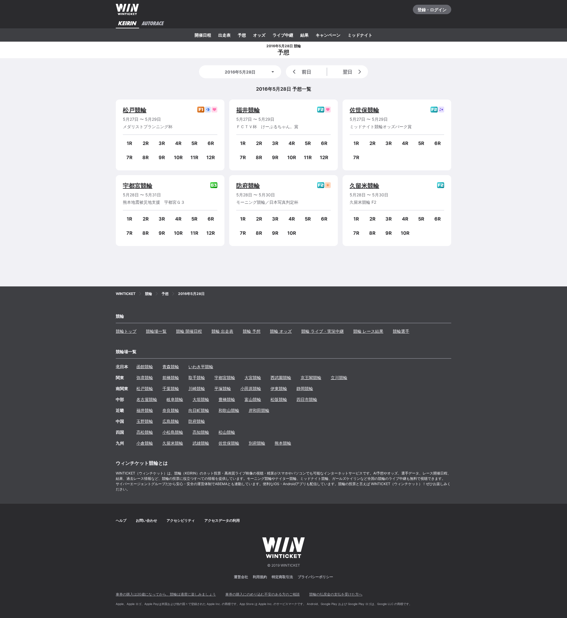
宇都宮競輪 (137, 185)
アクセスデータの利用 (222, 520)
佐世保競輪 (364, 110)
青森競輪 (170, 366)
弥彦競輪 (144, 377)
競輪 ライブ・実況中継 (322, 331)
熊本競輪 (283, 443)
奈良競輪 (170, 410)
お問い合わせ (146, 520)
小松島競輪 (172, 432)
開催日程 (203, 34)
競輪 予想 (251, 331)
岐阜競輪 (175, 399)
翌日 (347, 72)
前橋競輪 (170, 377)
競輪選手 (401, 331)
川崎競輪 (196, 388)
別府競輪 (257, 443)
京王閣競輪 (311, 377)
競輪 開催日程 (189, 331)
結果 (304, 34)
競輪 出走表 (222, 331)
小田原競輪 (250, 388)
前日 (306, 72)
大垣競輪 (201, 399)
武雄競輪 (201, 443)
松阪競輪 (279, 399)
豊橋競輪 (227, 399)
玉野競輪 (144, 421)
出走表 (224, 34)
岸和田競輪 (259, 410)
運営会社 (241, 577)
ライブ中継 (283, 34)
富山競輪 (253, 399)
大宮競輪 (253, 377)
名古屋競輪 (146, 399)
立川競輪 (339, 377)
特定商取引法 (282, 577)
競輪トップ (126, 331)
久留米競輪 (364, 185)
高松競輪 (144, 432)
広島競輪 (170, 421)
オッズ (259, 34)
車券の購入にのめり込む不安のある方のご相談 (262, 594)
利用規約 (260, 577)
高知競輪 (201, 432)
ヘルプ (121, 520)
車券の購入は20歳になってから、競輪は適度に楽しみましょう (166, 594)
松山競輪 (227, 432)
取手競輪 (196, 377)
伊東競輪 (279, 388)
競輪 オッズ (281, 331)
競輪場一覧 (156, 331)
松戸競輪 (134, 110)
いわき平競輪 (200, 366)
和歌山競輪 (229, 410)
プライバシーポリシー (315, 577)
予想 (242, 34)
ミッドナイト (360, 34)
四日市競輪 (306, 399)
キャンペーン (328, 34)
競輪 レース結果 (368, 331)
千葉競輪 (170, 388)
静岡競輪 (304, 388)
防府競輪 (248, 185)
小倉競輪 (144, 443)
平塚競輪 (222, 388)
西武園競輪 (281, 377)
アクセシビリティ (181, 520)
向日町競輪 (198, 410)
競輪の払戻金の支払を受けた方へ (335, 594)
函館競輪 (144, 366)
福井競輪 (248, 110)
